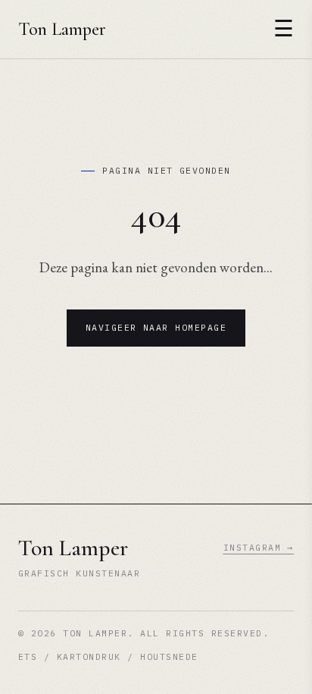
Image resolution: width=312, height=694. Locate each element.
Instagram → (258, 547)
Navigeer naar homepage (156, 327)
